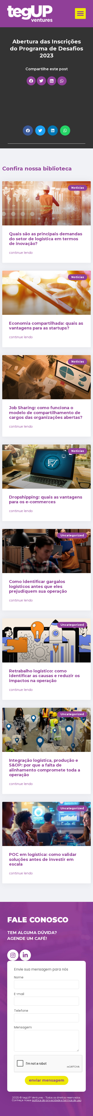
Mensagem (23, 1028)
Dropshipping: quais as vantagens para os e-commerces (45, 500)
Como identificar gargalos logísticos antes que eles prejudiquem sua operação (38, 586)
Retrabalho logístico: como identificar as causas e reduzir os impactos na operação (44, 676)
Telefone (21, 1011)
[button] (80, 13)
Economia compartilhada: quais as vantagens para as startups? (46, 326)
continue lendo (21, 253)
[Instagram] (13, 955)
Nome (18, 978)
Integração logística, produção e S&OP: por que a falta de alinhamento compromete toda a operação (44, 768)
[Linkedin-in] (25, 955)
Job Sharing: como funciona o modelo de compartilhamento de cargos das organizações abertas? (45, 412)
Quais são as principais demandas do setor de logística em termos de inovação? (45, 238)
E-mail (19, 994)
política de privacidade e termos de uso (56, 1100)
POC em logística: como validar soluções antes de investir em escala (43, 859)
